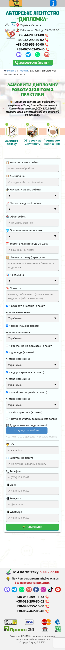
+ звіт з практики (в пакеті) (25, 412)
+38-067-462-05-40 (30, 49)
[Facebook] (36, 589)
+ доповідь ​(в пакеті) (21, 352)
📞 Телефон (13, 471)
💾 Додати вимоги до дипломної (26, 425)
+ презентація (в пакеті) (24, 325)
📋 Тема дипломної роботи (23, 162)
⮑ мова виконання (18, 332)
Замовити (34, 527)
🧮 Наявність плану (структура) (25, 257)
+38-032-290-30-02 (30, 39)
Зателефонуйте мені (34, 63)
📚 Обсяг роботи (16, 216)
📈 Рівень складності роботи (24, 203)
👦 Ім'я (10, 444)
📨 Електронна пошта (19, 457)
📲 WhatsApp (14, 511)
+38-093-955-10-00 (30, 44)
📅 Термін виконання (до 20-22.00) (27, 243)
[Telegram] (28, 54)
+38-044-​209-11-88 (30, 35)
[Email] (47, 54)
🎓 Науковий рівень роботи (23, 189)
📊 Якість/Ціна (15, 274)
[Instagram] (43, 589)
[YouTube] (58, 589)
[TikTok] (51, 589)
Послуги (23, 70)
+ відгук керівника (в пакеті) (26, 372)
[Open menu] (15, 3)
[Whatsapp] (37, 54)
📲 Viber (11, 484)
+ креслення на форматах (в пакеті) (31, 345)
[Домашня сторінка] (10, 34)
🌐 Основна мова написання (24, 230)
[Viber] (19, 54)
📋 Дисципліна (15, 176)
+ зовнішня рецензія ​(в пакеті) (28, 392)
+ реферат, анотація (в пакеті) (27, 305)
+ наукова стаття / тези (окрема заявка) (33, 418)
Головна (11, 70)
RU (14, 24)
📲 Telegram (13, 498)
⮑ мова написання (18, 312)
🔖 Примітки (14, 288)
